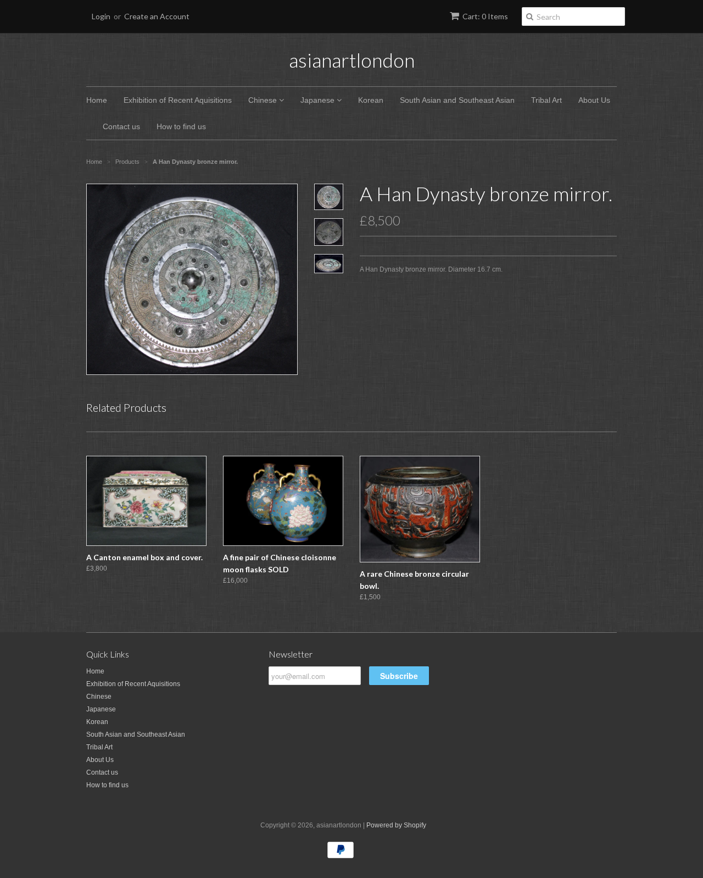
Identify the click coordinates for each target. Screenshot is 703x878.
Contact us (121, 126)
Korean (370, 100)
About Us (594, 100)
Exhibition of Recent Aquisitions (178, 100)
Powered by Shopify (396, 825)
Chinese (263, 100)
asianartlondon (352, 60)
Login (101, 16)
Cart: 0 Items (485, 16)
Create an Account (156, 16)
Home (96, 100)
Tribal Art (546, 100)
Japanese (318, 100)
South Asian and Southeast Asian (457, 100)
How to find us (181, 126)
